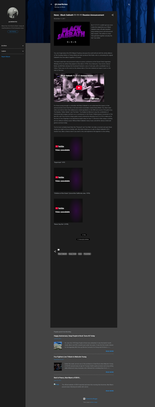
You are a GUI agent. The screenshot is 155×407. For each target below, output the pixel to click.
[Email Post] (58, 250)
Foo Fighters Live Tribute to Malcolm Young (70, 357)
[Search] (129, 5)
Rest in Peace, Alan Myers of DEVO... (67, 378)
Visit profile (12, 31)
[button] (112, 15)
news (80, 254)
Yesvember (87, 254)
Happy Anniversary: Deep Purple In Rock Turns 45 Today (74, 336)
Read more (110, 351)
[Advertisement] (124, 38)
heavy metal (72, 254)
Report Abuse (5, 56)
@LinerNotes (61, 4)
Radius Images (94, 402)
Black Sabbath (62, 254)
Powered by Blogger (91, 399)
